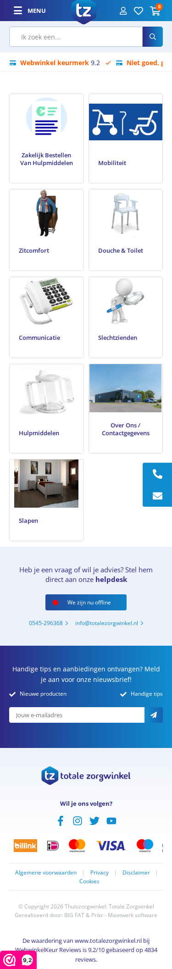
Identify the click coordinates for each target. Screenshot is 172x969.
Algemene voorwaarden (46, 872)
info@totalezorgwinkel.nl (106, 623)
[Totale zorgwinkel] (83, 10)
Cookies (89, 881)
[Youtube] (111, 820)
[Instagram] (77, 820)
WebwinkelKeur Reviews (48, 950)
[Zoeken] (153, 37)
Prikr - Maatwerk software (124, 915)
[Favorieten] (138, 10)
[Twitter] (94, 820)
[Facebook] (60, 820)
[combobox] (76, 37)
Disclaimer (136, 872)
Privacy (99, 872)
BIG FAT (74, 915)
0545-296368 (46, 623)
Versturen (153, 715)
